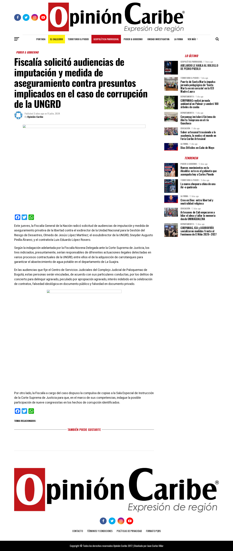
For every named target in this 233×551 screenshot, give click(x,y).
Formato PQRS (153, 531)
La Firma (178, 39)
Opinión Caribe (35, 116)
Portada (40, 39)
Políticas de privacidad (129, 531)
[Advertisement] (191, 263)
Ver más (192, 39)
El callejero (56, 39)
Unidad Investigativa (158, 39)
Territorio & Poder (78, 39)
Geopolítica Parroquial (106, 39)
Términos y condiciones (100, 531)
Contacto (77, 531)
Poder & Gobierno (133, 39)
